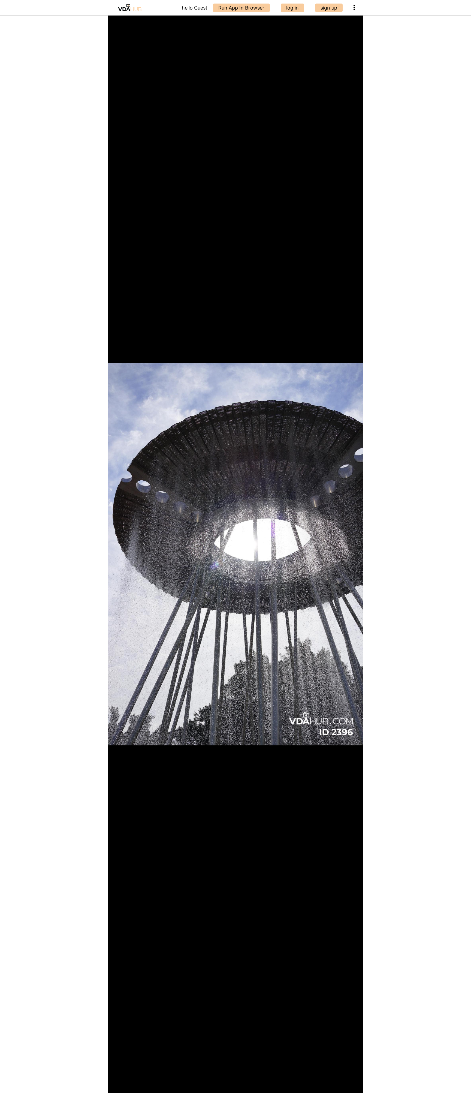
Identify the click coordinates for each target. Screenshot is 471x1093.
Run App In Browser (241, 8)
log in (292, 8)
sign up (329, 8)
